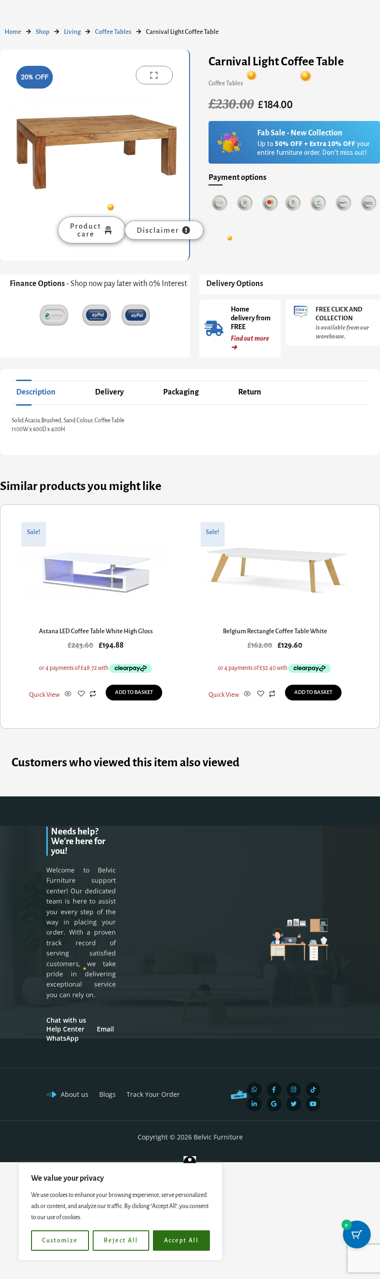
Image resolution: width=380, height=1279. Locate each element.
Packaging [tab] (181, 392)
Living (72, 31)
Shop (43, 31)
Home (13, 31)
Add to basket (134, 692)
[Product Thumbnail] (154, 75)
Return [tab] (249, 392)
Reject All (121, 1240)
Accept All (181, 1240)
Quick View (44, 694)
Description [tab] (36, 392)
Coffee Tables (113, 31)
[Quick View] (67, 694)
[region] (120, 1211)
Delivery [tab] (109, 392)
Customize (60, 1240)
